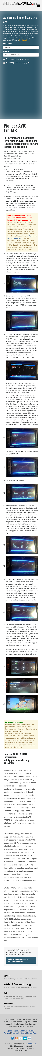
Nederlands (15, 1033)
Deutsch (31, 1031)
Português (23, 1031)
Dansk (29, 1033)
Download (7, 975)
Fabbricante (7, 43)
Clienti (35, 1044)
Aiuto (6, 993)
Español (9, 1031)
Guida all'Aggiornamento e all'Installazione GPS (18, 960)
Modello (6, 51)
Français (7, 1033)
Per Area (17, 59)
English (16, 1031)
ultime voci (8, 1003)
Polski (35, 1033)
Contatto (29, 1044)
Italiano (23, 1033)
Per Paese (18, 62)
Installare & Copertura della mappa (18, 984)
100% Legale (23, 40)
